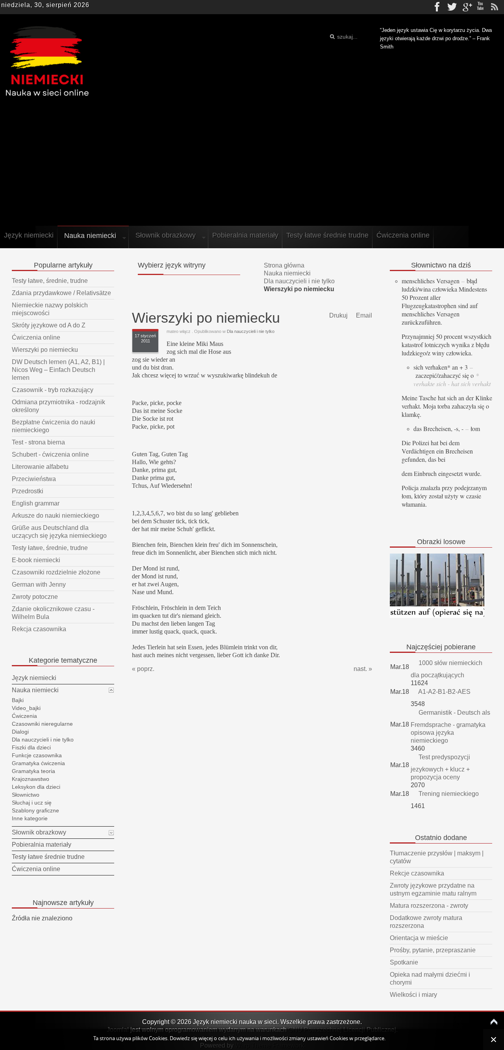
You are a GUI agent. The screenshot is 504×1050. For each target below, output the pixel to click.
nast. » (363, 668)
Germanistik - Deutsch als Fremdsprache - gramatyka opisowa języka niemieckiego (450, 726)
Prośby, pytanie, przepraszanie (433, 950)
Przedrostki (27, 491)
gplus (466, 7)
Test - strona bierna (38, 442)
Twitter (452, 7)
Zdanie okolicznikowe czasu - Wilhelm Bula (53, 613)
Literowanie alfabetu (40, 466)
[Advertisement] (252, 165)
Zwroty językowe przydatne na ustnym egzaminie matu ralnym (433, 889)
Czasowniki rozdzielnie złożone (56, 572)
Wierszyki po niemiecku (45, 349)
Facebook (438, 7)
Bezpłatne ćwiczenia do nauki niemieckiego (53, 426)
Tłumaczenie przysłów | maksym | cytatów (437, 857)
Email (363, 315)
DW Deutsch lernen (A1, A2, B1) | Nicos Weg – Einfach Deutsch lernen (58, 370)
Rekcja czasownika (39, 629)
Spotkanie (404, 962)
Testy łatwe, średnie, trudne (50, 280)
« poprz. (143, 668)
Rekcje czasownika (417, 873)
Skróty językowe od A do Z (48, 325)
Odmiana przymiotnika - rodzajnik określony (58, 406)
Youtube (480, 7)
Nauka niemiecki (287, 273)
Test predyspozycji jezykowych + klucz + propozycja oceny (440, 767)
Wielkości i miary (413, 994)
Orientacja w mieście (419, 938)
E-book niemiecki (36, 560)
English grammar (35, 503)
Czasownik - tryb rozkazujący (52, 390)
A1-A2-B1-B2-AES (444, 691)
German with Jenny (39, 584)
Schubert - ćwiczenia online (50, 454)
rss (494, 7)
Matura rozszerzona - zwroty (429, 905)
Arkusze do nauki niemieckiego (55, 515)
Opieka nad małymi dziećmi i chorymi (430, 978)
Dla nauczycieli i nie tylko (299, 281)
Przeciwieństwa (34, 479)
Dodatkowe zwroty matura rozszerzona (426, 921)
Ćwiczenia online (36, 337)
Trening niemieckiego (448, 793)
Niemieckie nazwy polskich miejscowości (50, 309)
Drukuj (338, 315)
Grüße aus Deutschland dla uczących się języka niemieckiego (59, 531)
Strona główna (284, 265)
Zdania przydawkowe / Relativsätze (61, 293)
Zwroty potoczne (35, 596)
